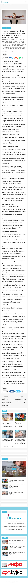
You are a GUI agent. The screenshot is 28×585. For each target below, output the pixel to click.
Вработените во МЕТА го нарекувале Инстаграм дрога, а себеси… (17, 547)
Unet (17, 582)
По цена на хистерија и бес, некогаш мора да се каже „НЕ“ (17, 485)
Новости (4, 27)
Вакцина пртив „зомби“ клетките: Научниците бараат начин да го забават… (16, 492)
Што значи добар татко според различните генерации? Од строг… (16, 541)
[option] (14, 478)
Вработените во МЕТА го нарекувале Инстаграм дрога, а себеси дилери (17, 480)
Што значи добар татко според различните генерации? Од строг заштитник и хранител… (14, 473)
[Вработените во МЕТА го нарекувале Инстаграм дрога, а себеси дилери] (20, 417)
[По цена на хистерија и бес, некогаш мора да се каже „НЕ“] (7, 434)
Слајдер (9, 27)
